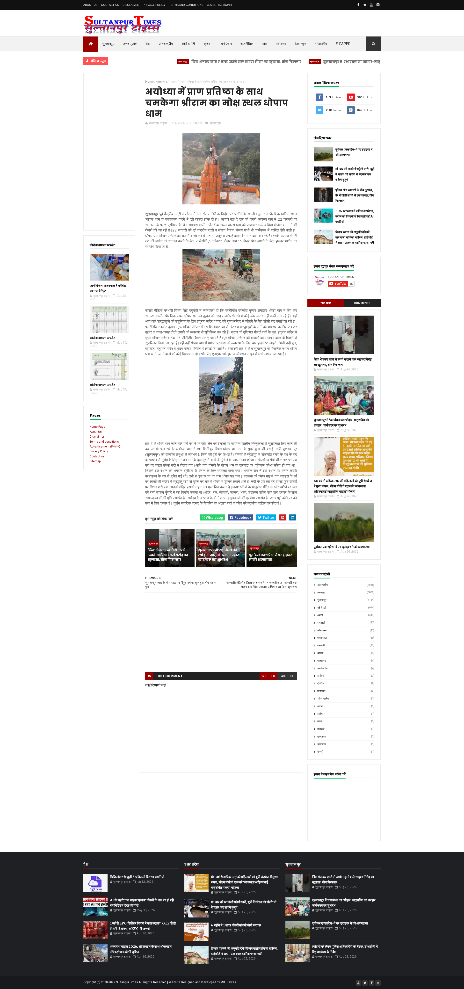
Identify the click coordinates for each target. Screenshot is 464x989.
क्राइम (208, 44)
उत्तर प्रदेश (130, 44)
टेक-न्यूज (300, 44)
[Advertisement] (109, 151)
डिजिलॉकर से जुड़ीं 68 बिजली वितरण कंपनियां (137, 877)
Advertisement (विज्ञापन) (105, 446)
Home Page (97, 426)
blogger (268, 676)
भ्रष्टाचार (321, 744)
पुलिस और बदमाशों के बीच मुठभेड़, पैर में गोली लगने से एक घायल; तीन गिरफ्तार (354, 195)
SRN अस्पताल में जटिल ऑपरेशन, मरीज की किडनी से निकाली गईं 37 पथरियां (354, 216)
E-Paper (343, 44)
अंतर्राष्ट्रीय (166, 44)
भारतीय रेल (322, 668)
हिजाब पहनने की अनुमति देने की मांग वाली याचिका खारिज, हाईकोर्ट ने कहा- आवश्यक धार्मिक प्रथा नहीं (354, 237)
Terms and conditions (186, 4)
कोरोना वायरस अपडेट (102, 338)
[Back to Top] (378, 983)
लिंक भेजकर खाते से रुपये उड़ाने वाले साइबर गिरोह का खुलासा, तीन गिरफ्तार (218, 61)
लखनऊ (321, 592)
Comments (362, 303)
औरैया (320, 713)
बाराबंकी (320, 729)
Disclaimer (131, 4)
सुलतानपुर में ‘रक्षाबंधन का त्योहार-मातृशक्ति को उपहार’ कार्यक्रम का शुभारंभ (349, 61)
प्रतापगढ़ (321, 660)
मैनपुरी (320, 751)
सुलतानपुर (154, 61)
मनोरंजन (226, 44)
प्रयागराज (322, 638)
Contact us (97, 456)
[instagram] (378, 5)
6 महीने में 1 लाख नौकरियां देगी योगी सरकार (236, 925)
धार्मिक (320, 653)
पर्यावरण (281, 44)
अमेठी (320, 615)
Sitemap (95, 461)
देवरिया (320, 683)
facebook (287, 676)
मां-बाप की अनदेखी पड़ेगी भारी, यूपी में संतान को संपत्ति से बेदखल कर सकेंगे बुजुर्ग (354, 174)
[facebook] (358, 5)
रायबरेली (321, 622)
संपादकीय (321, 44)
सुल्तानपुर (108, 44)
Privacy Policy (154, 4)
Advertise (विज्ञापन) (219, 4)
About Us (90, 4)
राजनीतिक (247, 44)
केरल (319, 721)
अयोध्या (320, 676)
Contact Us (110, 4)
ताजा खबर (326, 303)
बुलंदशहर (321, 736)
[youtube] (371, 5)
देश (148, 44)
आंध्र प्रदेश (323, 698)
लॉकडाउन (321, 630)
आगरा (320, 706)
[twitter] (365, 5)
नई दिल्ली (321, 607)
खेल (264, 44)
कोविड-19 (188, 44)
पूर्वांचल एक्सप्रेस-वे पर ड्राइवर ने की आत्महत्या (270, 557)
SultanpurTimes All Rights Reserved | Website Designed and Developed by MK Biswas (176, 982)
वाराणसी (321, 645)
